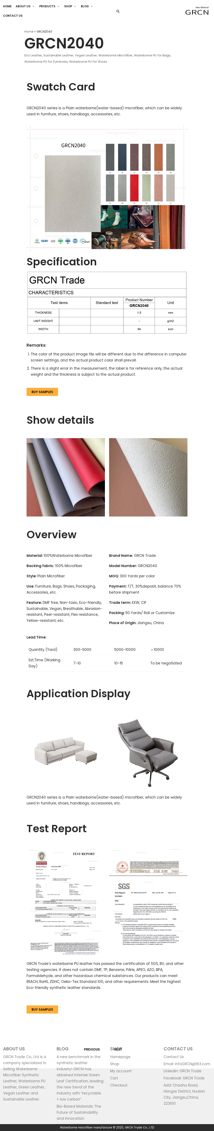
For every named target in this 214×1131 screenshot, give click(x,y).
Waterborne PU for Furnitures (46, 62)
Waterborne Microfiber (115, 55)
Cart (114, 1078)
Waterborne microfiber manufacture (86, 1128)
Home (28, 31)
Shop (114, 1063)
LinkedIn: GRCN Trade (182, 1071)
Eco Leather (33, 55)
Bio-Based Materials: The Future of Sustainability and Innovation (79, 1112)
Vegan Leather (86, 55)
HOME (7, 6)
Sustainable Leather (58, 55)
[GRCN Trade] (197, 11)
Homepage (120, 1056)
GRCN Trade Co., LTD (139, 1128)
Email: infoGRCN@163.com (187, 1063)
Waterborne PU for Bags (152, 55)
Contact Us (13, 16)
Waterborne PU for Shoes (88, 62)
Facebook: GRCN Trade (184, 1078)
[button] (42, 392)
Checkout (118, 1085)
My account (121, 1071)
